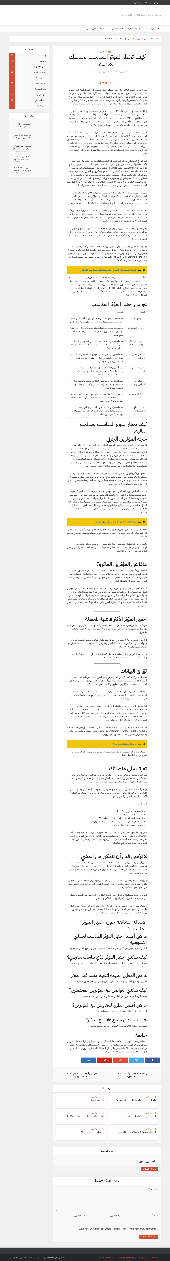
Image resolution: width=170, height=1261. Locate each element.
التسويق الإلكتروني (152, 28)
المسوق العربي (104, 71)
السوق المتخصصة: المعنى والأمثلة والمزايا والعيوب (137, 1132)
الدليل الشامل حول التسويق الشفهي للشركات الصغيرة (83, 1116)
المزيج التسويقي (98, 28)
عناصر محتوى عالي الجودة (94, 1100)
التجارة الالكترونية (116, 28)
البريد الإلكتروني (115, 1215)
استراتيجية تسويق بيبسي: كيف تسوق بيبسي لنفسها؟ (21, 136)
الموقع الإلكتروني (80, 1215)
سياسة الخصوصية (145, 2)
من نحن (156, 2)
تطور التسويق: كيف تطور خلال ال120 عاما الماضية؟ (136, 1100)
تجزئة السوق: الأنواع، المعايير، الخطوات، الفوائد (22, 158)
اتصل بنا (136, 2)
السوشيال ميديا (116, 1257)
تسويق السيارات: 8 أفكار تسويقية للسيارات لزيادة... (22, 169)
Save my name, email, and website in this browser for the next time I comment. (117, 1228)
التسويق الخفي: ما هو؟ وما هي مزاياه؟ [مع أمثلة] (22, 147)
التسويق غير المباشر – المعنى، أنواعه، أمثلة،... (23, 125)
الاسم (155, 1215)
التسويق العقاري (134, 28)
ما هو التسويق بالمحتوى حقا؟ (92, 1132)
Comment (153, 1189)
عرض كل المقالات (149, 1169)
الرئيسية (155, 38)
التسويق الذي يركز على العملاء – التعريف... (140, 1116)
